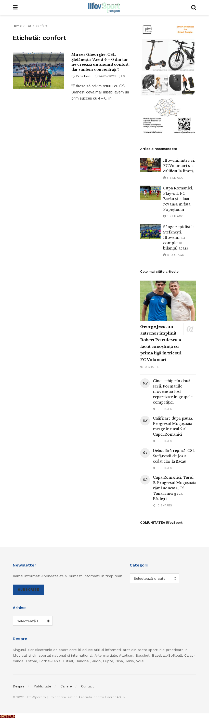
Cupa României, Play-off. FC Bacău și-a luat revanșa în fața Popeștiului (178, 199)
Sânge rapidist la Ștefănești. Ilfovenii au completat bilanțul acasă (178, 238)
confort (41, 25)
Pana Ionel (84, 76)
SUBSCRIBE (28, 589)
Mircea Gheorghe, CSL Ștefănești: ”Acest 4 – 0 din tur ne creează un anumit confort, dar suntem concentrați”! (100, 62)
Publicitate (42, 686)
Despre (18, 686)
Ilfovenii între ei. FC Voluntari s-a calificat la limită (179, 165)
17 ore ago (175, 255)
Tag (28, 25)
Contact (87, 686)
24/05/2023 (106, 76)
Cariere (66, 686)
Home (17, 25)
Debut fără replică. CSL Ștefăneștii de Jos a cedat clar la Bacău (174, 456)
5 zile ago (175, 177)
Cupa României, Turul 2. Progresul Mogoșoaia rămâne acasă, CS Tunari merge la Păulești (174, 488)
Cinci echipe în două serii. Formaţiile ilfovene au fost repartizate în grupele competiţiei (172, 392)
